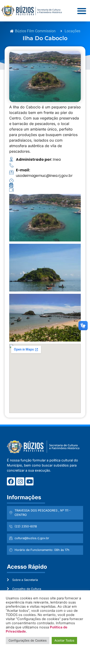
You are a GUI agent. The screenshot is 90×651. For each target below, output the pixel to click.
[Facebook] (11, 481)
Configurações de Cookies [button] (28, 640)
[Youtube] (29, 481)
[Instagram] (20, 481)
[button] (81, 10)
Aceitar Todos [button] (64, 640)
